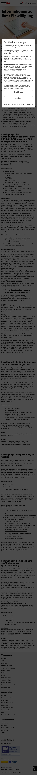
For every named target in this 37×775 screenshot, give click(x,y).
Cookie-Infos (29, 104)
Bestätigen (18, 92)
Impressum (7, 104)
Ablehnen (18, 98)
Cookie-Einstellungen (15, 42)
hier (26, 86)
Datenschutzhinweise (18, 104)
